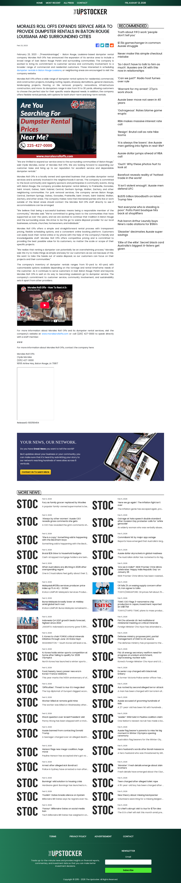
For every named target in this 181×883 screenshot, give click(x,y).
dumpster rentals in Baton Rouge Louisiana (39, 70)
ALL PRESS (69, 2)
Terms (52, 836)
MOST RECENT (53, 2)
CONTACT (82, 2)
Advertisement (103, 836)
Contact (128, 836)
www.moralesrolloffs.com (55, 333)
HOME (39, 2)
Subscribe (128, 870)
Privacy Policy (78, 836)
